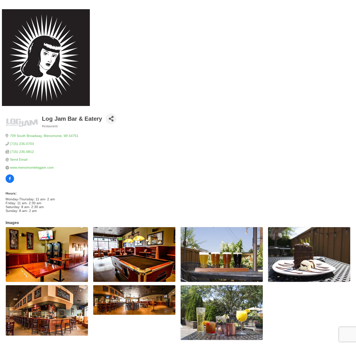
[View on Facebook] (10, 182)
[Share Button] (111, 118)
